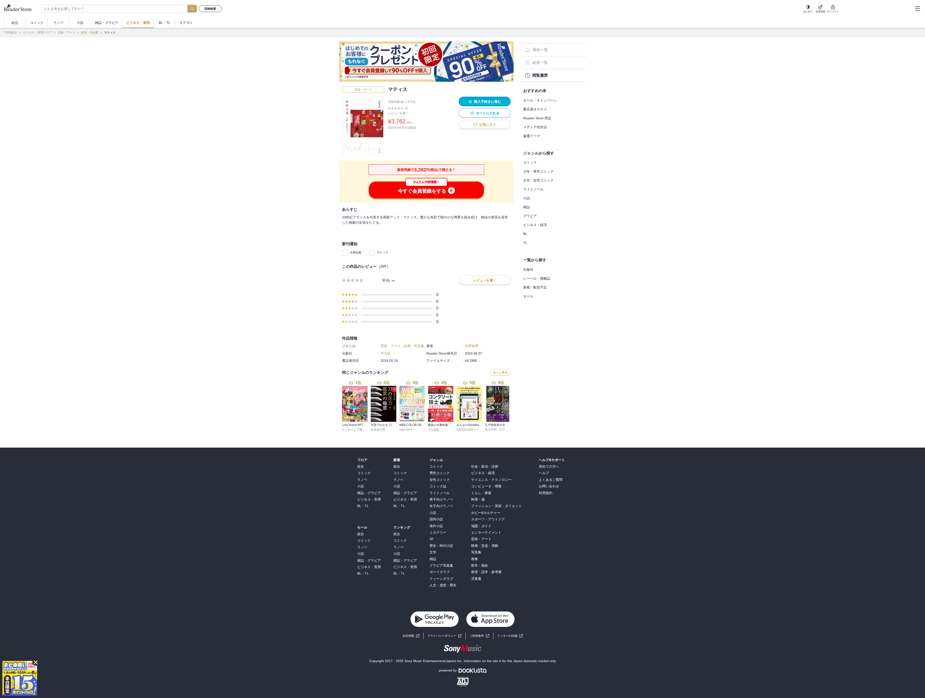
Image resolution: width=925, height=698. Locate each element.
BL (525, 234)
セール (528, 296)
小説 (526, 198)
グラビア (530, 216)
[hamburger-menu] (917, 8)
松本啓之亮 (378, 429)
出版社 (528, 269)
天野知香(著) (396, 102)
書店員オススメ (535, 109)
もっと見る (500, 372)
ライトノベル (533, 189)
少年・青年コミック (538, 171)
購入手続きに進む (487, 101)
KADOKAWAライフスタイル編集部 (479, 429)
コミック (530, 162)
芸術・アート (66, 32)
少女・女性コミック (538, 180)
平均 (386, 281)
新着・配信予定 (535, 287)
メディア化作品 (535, 127)
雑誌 (526, 207)
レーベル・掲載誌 (536, 278)
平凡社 (411, 102)
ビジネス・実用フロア (37, 32)
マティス (382, 252)
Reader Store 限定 (537, 118)
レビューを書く (398, 113)
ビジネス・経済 (535, 225)
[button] (510, 636)
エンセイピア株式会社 (356, 429)
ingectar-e (405, 429)
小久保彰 (433, 429)
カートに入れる (487, 113)
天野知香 (355, 252)
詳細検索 (210, 8)
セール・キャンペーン (540, 100)
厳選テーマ (531, 136)
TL (525, 243)
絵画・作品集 (89, 32)
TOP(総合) (10, 32)
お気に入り (487, 125)
